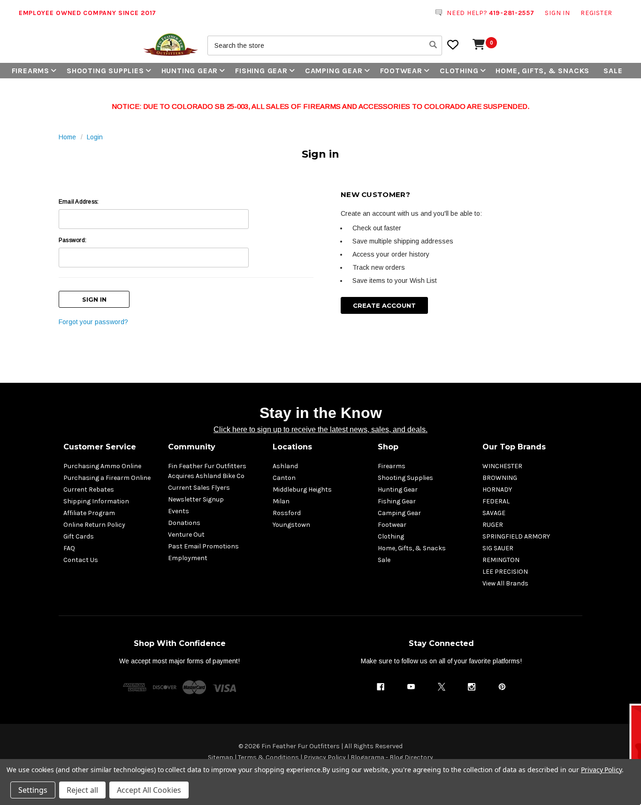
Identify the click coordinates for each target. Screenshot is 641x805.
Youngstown (291, 525)
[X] (441, 686)
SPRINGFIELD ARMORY (516, 536)
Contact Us (80, 560)
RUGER (492, 525)
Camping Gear (334, 70)
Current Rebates (88, 490)
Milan (281, 501)
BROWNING (499, 478)
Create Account (384, 305)
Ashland (285, 466)
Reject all (82, 790)
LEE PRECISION (505, 572)
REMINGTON (500, 560)
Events (178, 511)
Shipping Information (96, 501)
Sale (612, 70)
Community (191, 446)
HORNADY (497, 490)
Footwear (401, 70)
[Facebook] (380, 686)
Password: (72, 240)
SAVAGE (493, 513)
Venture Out (186, 535)
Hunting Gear (189, 70)
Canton (284, 478)
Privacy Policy (601, 769)
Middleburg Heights (302, 490)
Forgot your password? (93, 322)
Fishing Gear (261, 70)
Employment (187, 558)
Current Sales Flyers (199, 488)
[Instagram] (471, 686)
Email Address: (79, 201)
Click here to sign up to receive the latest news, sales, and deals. (320, 429)
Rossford (287, 513)
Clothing (459, 70)
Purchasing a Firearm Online (107, 478)
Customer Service (99, 446)
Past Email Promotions (203, 546)
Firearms (30, 70)
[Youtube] (411, 686)
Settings (32, 790)
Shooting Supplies (105, 70)
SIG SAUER (497, 548)
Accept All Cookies (149, 790)
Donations (184, 523)
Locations (292, 446)
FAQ (69, 548)
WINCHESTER (502, 466)
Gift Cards (78, 536)
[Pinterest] (502, 686)
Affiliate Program (89, 513)
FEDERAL (496, 501)
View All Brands (505, 583)
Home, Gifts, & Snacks (542, 70)
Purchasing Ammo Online (102, 466)
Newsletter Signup (196, 499)
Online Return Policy (94, 525)
